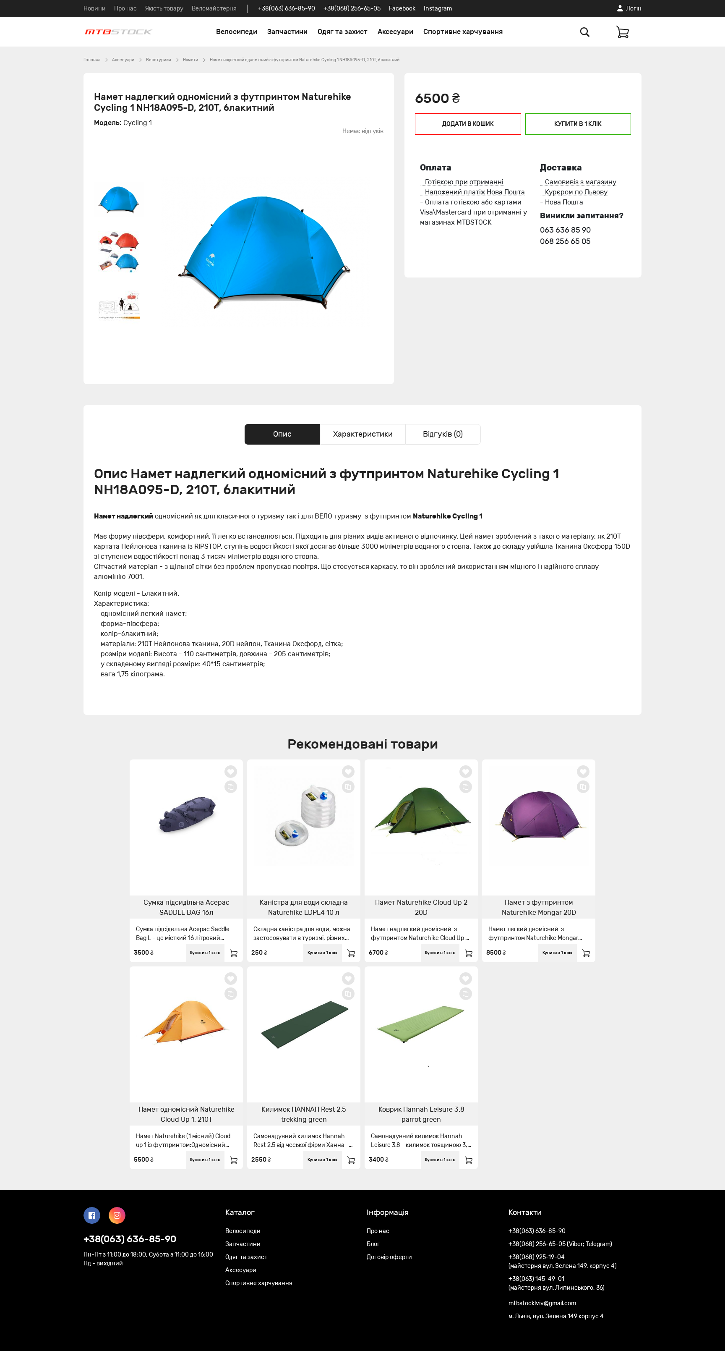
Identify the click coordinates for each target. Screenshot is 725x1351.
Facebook (402, 8)
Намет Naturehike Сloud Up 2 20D (421, 907)
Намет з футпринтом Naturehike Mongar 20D (539, 907)
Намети (190, 60)
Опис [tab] (282, 434)
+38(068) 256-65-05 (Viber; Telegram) (560, 1244)
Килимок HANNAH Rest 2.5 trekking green (303, 1114)
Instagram (438, 8)
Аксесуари (395, 32)
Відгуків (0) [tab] (443, 434)
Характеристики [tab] (363, 434)
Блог (373, 1244)
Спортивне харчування (463, 32)
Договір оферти (389, 1257)
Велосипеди (236, 32)
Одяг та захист (343, 32)
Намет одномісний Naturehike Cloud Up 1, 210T (186, 1114)
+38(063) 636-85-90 (286, 8)
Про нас (125, 8)
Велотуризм (158, 60)
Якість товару (164, 8)
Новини (94, 8)
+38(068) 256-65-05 (352, 8)
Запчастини (287, 32)
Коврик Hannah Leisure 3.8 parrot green (421, 1114)
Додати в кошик (468, 124)
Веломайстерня (214, 8)
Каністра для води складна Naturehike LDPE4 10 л (304, 907)
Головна (91, 60)
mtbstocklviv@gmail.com (542, 1303)
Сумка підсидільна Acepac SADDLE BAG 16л (186, 907)
